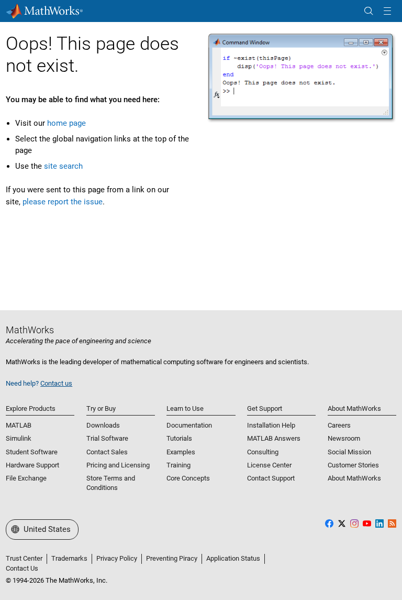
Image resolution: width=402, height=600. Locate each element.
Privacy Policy (116, 558)
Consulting (262, 452)
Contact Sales (107, 452)
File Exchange (26, 478)
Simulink (18, 438)
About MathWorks (354, 478)
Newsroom (344, 438)
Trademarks (69, 558)
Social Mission (349, 452)
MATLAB (18, 425)
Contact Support (271, 478)
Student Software (32, 452)
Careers (339, 425)
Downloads (103, 425)
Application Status (233, 558)
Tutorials (179, 438)
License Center (269, 465)
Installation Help (271, 425)
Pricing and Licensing (118, 465)
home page (66, 123)
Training (178, 465)
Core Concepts (188, 478)
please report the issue (63, 201)
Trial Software (107, 438)
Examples (180, 452)
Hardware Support (32, 465)
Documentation (189, 425)
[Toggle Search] (368, 11)
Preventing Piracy (171, 558)
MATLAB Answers (273, 438)
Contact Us (22, 568)
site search (63, 166)
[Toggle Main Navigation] (387, 11)
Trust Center (24, 558)
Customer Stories (353, 465)
